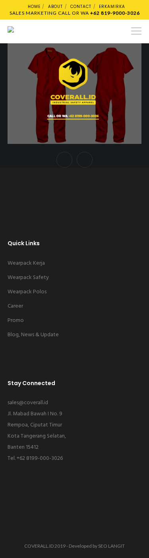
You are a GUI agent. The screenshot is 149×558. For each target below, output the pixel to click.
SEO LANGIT (111, 546)
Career (15, 306)
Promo (16, 320)
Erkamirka (112, 7)
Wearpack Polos (27, 291)
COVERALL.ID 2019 (45, 546)
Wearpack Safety (28, 277)
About (55, 7)
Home (34, 7)
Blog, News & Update (33, 334)
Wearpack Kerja (26, 263)
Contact (80, 7)
